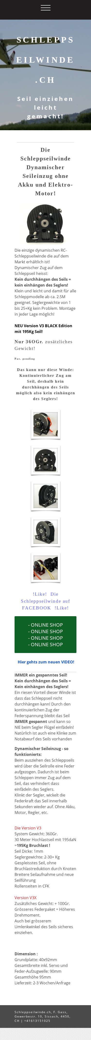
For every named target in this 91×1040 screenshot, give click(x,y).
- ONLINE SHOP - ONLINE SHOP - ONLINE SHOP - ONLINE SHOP (45, 635)
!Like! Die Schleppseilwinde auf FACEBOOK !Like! (45, 601)
